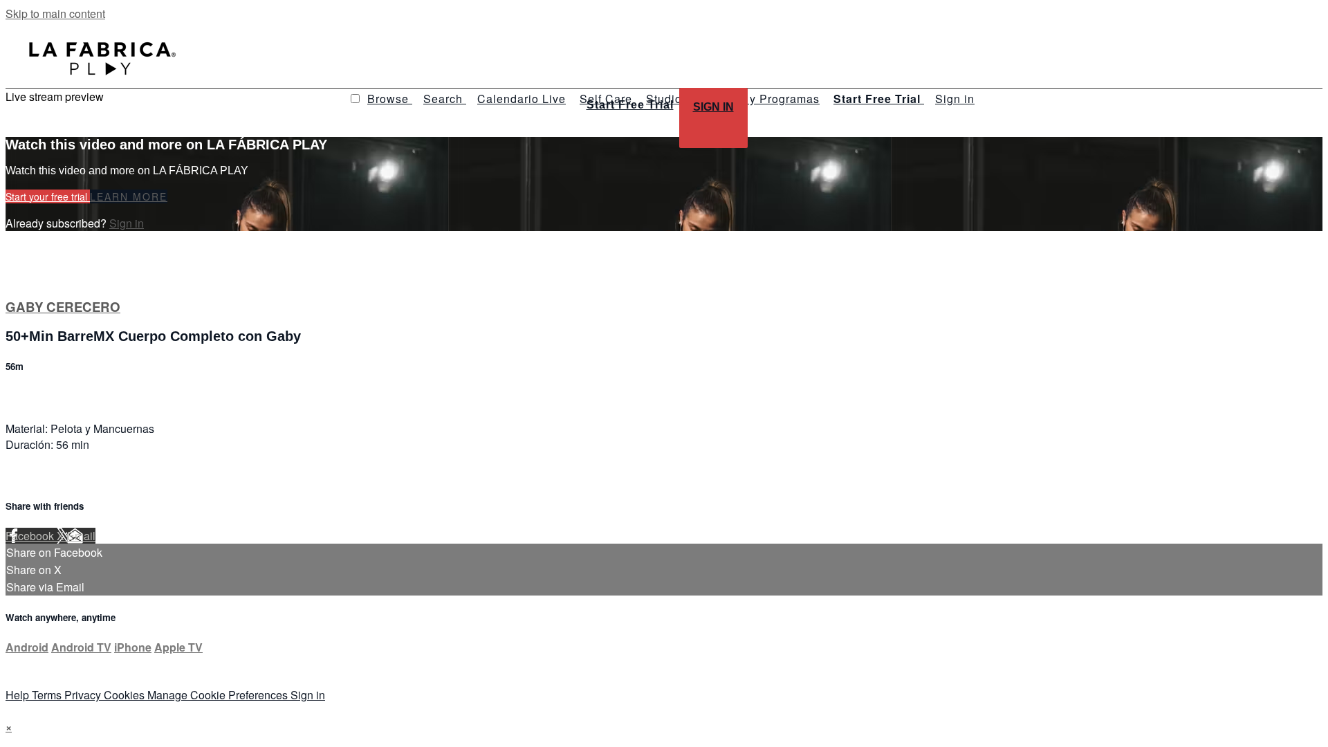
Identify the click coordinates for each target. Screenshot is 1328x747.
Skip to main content (55, 13)
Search (444, 99)
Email (81, 536)
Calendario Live (521, 99)
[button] (355, 98)
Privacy (84, 695)
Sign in (955, 99)
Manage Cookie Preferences (218, 695)
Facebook (31, 536)
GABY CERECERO (63, 306)
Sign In (713, 107)
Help (19, 695)
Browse (389, 99)
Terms (48, 695)
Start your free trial (48, 196)
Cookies (125, 695)
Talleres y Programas (761, 99)
